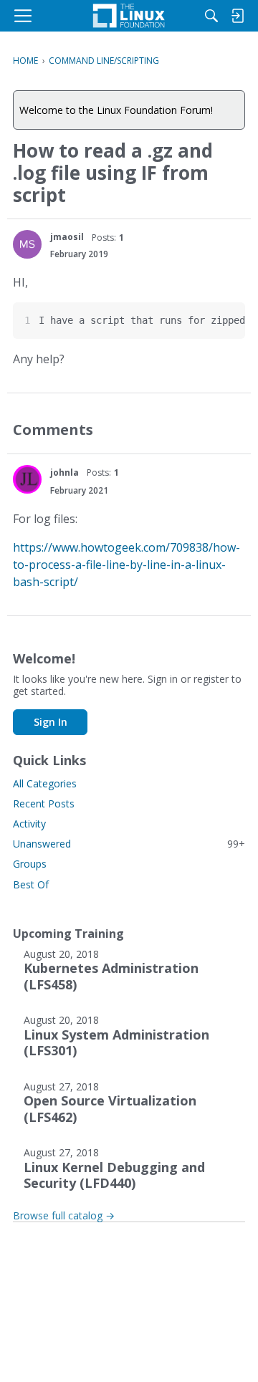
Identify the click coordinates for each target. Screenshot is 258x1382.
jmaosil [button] (67, 237)
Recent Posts (44, 803)
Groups (30, 863)
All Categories (45, 783)
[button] (27, 244)
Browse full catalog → (64, 1215)
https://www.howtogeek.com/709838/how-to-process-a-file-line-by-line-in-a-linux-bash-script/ (126, 564)
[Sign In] (237, 16)
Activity (29, 823)
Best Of (31, 884)
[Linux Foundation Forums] (129, 16)
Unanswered (129, 843)
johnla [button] (64, 472)
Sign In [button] (50, 722)
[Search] (211, 16)
